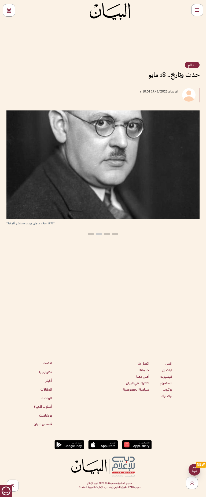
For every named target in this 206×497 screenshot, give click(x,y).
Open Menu (197, 10)
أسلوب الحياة (43, 407)
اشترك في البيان (137, 383)
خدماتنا (144, 370)
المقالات (46, 389)
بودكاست (45, 415)
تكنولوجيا (45, 372)
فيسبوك (166, 376)
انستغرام (166, 383)
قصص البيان (43, 424)
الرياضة (47, 398)
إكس (168, 363)
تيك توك (166, 396)
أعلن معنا (142, 376)
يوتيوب (167, 389)
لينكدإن (167, 370)
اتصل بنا (143, 363)
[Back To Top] (192, 483)
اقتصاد (47, 363)
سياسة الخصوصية (136, 389)
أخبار (48, 381)
